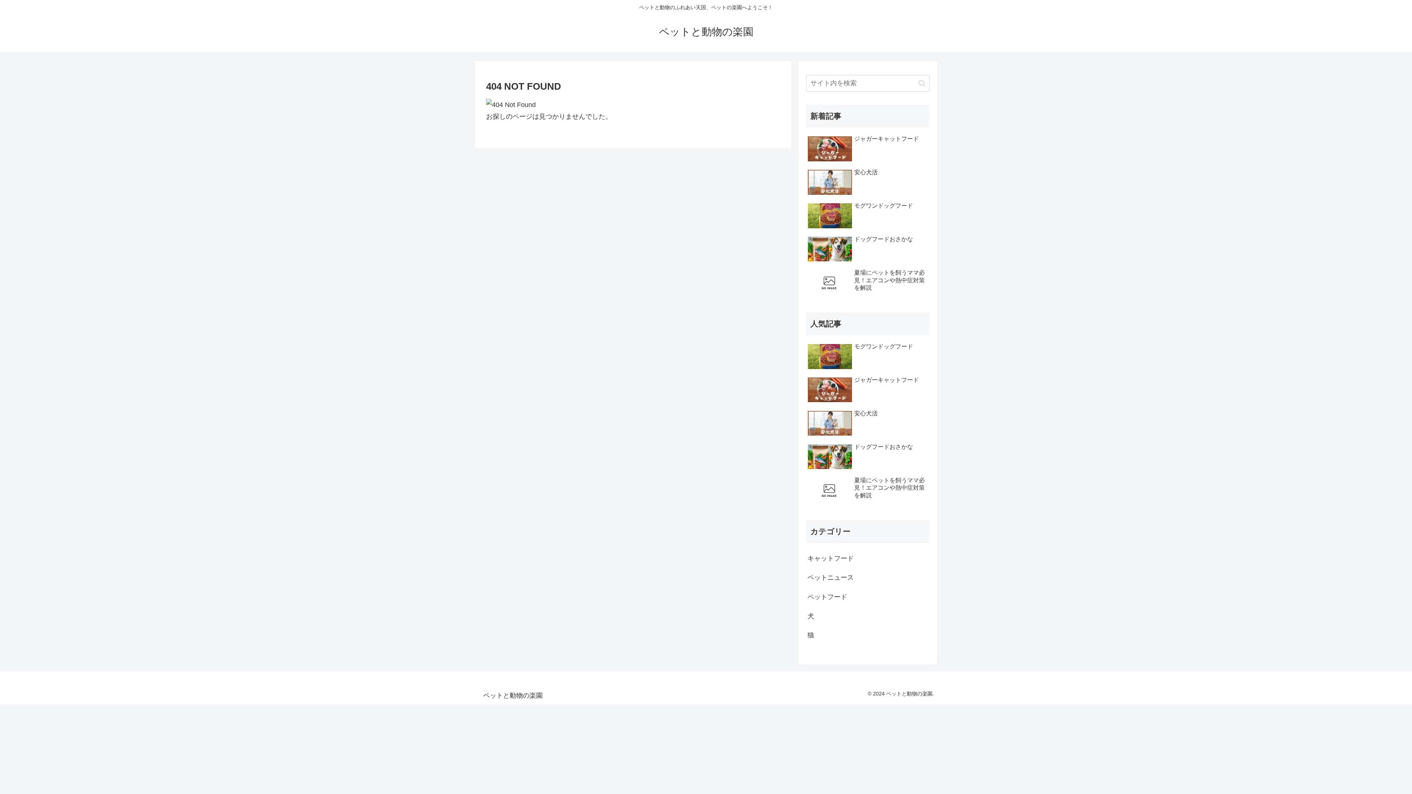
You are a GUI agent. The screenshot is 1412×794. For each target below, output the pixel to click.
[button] (922, 83)
